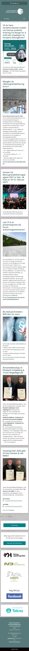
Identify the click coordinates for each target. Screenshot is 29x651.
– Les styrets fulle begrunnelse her (13, 427)
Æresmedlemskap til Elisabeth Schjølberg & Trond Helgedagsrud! (13, 370)
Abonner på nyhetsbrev (14, 543)
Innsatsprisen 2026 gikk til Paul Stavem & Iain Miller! (14, 453)
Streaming (14, 525)
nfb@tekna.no (17, 349)
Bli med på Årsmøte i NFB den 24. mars (13, 313)
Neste (10, 516)
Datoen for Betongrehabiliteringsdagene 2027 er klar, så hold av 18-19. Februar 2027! (14, 177)
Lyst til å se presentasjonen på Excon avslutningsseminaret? (14, 226)
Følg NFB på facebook (14, 641)
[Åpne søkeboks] (24, 18)
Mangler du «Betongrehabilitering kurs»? (13, 84)
